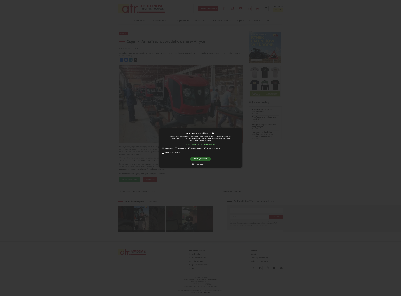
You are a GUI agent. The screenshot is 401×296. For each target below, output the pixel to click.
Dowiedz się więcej (205, 140)
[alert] (200, 148)
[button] (200, 144)
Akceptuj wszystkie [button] (200, 159)
